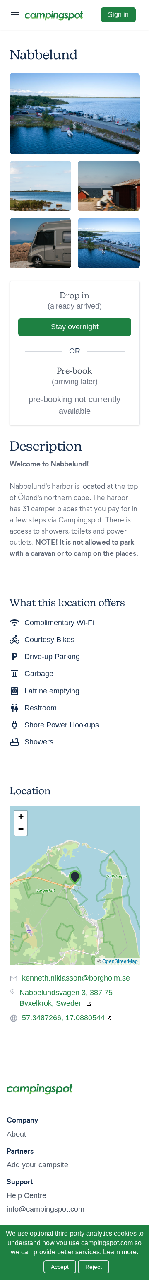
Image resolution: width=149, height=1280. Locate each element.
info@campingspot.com (45, 1209)
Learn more (120, 1252)
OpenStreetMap (120, 960)
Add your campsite (37, 1165)
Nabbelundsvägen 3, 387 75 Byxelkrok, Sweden (66, 997)
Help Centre (26, 1195)
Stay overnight (75, 327)
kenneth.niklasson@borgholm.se (76, 978)
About (16, 1134)
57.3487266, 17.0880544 (63, 1018)
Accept (60, 1266)
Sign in (118, 14)
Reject (93, 1266)
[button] (75, 877)
